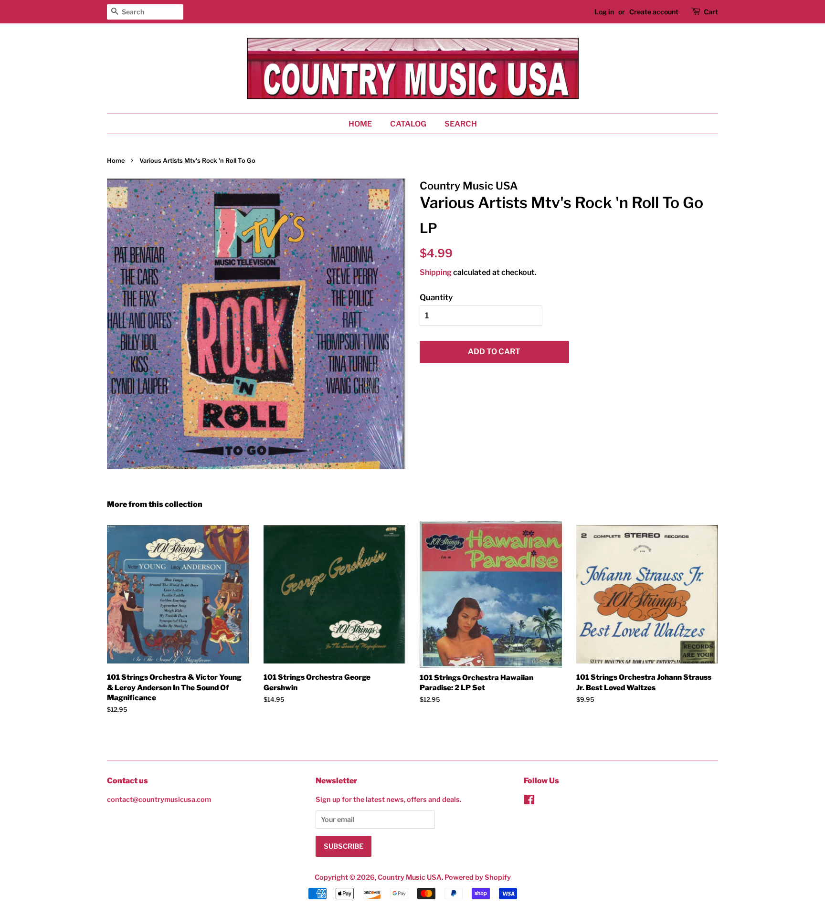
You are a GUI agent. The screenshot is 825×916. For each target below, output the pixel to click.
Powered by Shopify (477, 877)
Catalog (408, 123)
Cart (711, 12)
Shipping (436, 272)
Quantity (436, 297)
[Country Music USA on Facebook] (529, 801)
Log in (604, 12)
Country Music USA (410, 877)
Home (360, 123)
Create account (653, 12)
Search (460, 123)
